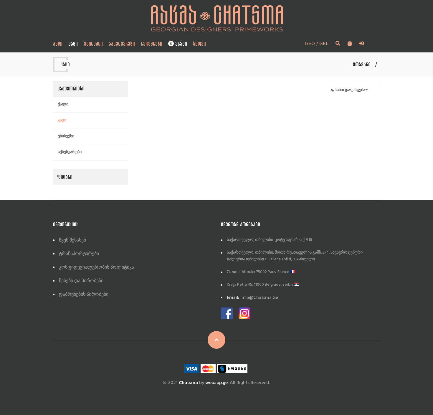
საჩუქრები (151, 44)
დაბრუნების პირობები (83, 294)
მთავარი (362, 64)
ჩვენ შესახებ (72, 240)
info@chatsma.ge (252, 298)
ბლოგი (199, 44)
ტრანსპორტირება (79, 254)
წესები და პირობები (81, 281)
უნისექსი (93, 44)
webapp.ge (216, 383)
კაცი (73, 44)
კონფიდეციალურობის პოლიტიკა (96, 267)
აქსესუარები (122, 44)
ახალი (180, 44)
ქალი (57, 44)
